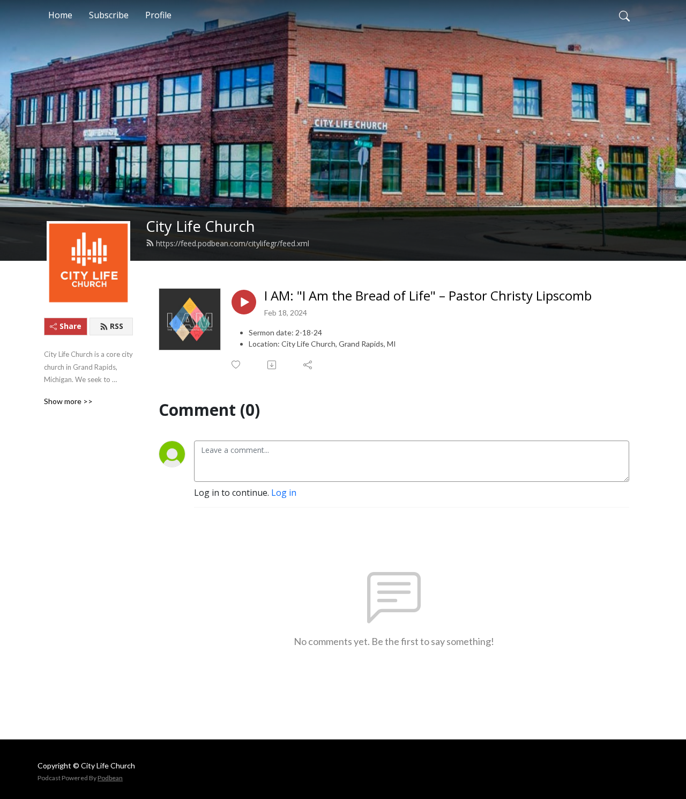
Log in (283, 493)
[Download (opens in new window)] (272, 365)
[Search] (624, 15)
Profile (158, 15)
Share (70, 326)
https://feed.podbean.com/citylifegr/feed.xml (232, 243)
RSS (116, 326)
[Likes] (236, 364)
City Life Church (200, 226)
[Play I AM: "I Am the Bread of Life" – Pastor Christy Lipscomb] (244, 302)
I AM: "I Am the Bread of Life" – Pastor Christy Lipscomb (428, 296)
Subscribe (109, 15)
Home (60, 15)
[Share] (308, 365)
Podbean (110, 778)
